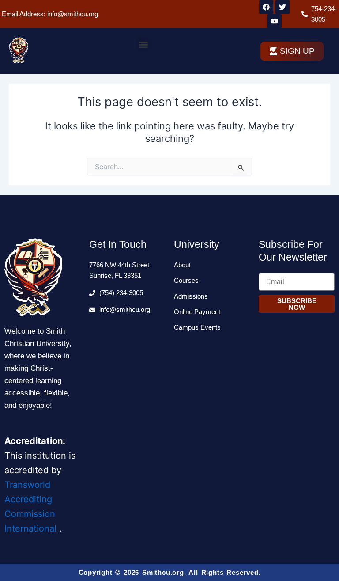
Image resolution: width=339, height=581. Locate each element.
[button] (143, 44)
